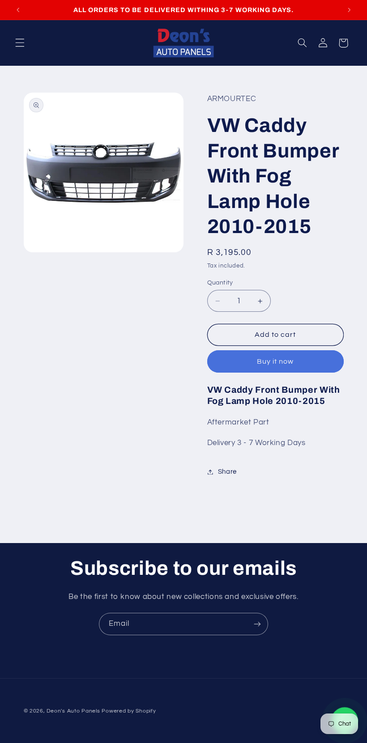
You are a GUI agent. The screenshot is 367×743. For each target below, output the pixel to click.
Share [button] (227, 471)
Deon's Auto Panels (73, 711)
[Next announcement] (349, 10)
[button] (19, 43)
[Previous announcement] (18, 10)
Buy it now (275, 361)
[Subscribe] (257, 624)
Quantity (220, 283)
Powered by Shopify (129, 711)
